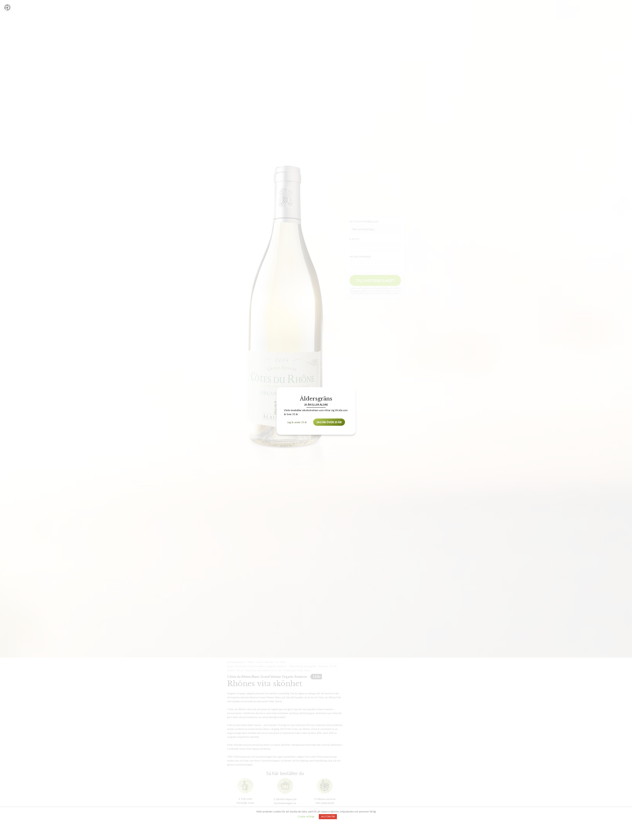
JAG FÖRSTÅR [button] (328, 816)
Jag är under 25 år (297, 422)
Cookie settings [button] (306, 816)
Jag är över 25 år (329, 422)
